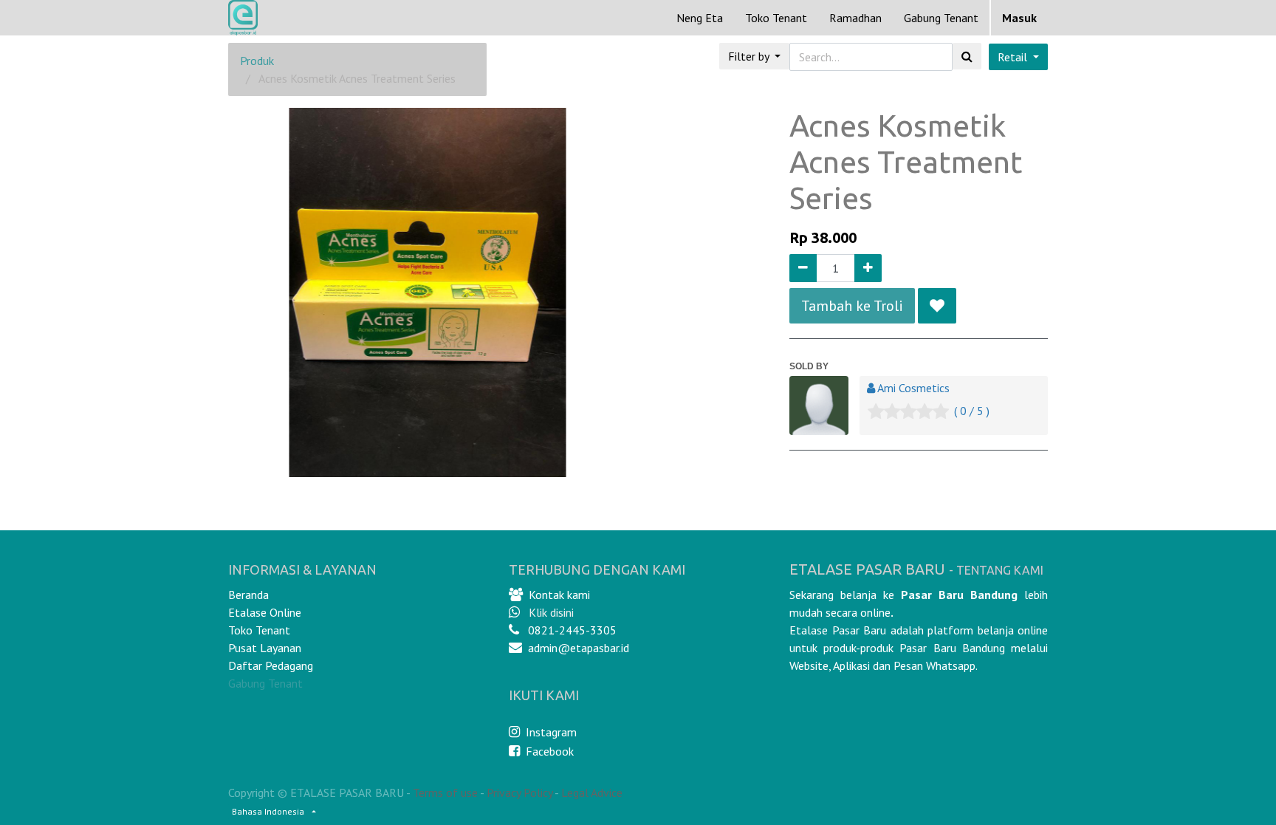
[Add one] (868, 268)
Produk (257, 60)
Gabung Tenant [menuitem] (941, 17)
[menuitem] (699, 17)
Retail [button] (1014, 56)
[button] (937, 306)
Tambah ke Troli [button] (852, 305)
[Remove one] (803, 268)
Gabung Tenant (265, 683)
